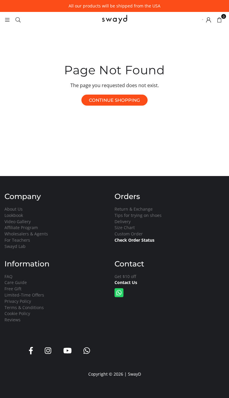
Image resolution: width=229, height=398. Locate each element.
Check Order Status (134, 240)
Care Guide (15, 282)
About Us (13, 209)
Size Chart (124, 227)
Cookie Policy (17, 313)
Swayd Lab (15, 246)
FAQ (8, 276)
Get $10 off (125, 276)
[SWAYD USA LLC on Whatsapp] (87, 350)
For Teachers (17, 240)
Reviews (12, 320)
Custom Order (128, 234)
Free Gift (12, 288)
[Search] (18, 19)
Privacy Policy (17, 301)
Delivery (122, 221)
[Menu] (7, 19)
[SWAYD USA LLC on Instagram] (48, 350)
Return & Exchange (133, 209)
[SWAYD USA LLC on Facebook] (31, 350)
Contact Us (125, 282)
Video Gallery (17, 221)
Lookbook (13, 215)
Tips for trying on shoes (138, 215)
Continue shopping (114, 100)
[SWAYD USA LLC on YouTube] (67, 350)
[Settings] (208, 19)
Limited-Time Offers (24, 295)
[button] (219, 19)
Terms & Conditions (24, 307)
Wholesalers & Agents (26, 234)
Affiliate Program (21, 227)
